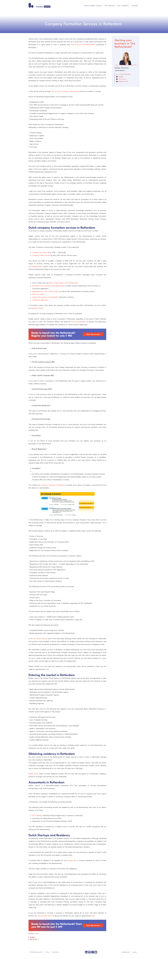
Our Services (110, 6)
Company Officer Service (41, 255)
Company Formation (39, 252)
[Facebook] (92, 952)
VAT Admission (37, 816)
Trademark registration (40, 300)
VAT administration (35, 266)
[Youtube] (95, 952)
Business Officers (37, 308)
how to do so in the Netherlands (83, 45)
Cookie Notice (55, 952)
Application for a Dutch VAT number (45, 291)
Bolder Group (33, 774)
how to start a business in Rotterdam (64, 91)
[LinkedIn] (86, 952)
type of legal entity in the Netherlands (64, 283)
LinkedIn (120, 76)
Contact (135, 6)
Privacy (47, 952)
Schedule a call (122, 81)
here (47, 669)
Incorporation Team (44, 916)
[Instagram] (89, 952)
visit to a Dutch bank (38, 639)
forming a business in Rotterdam (53, 485)
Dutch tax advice (38, 294)
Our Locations (123, 6)
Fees (49, 252)
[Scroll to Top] (164, 947)
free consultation (79, 322)
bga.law (135, 952)
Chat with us (122, 79)
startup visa (71, 860)
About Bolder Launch (93, 6)
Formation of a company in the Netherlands (48, 286)
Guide (36, 933)
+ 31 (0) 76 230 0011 (124, 74)
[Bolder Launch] (39, 5)
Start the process (93, 334)
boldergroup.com (126, 952)
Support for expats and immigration (45, 297)
